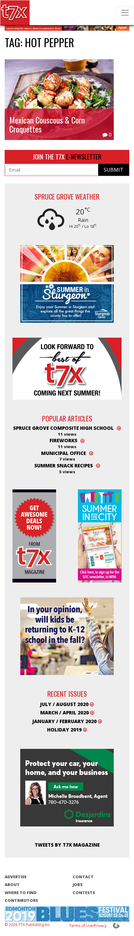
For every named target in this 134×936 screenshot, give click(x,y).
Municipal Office (63, 453)
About (12, 884)
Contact (83, 877)
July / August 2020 (65, 704)
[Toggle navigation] (125, 13)
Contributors (21, 900)
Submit (113, 169)
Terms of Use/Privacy (88, 925)
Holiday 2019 (65, 730)
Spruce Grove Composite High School (63, 428)
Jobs (78, 884)
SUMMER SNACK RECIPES (63, 465)
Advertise (15, 877)
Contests (84, 892)
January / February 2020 (65, 721)
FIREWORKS (63, 441)
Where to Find (20, 892)
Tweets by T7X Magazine (67, 845)
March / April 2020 (65, 712)
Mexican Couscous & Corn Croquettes (47, 124)
